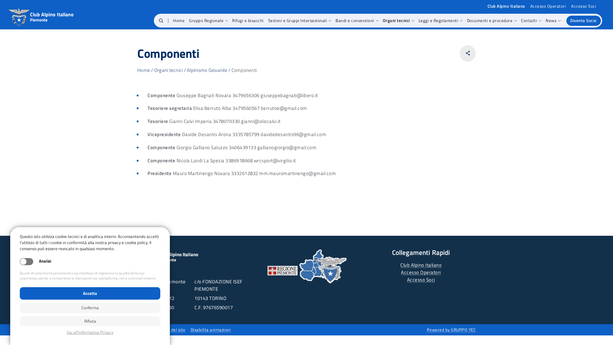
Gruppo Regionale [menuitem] (206, 20)
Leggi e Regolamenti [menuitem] (438, 20)
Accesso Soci (583, 6)
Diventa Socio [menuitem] (583, 20)
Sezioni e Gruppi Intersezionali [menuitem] (297, 20)
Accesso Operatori (548, 6)
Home (143, 70)
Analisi (45, 261)
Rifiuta (90, 321)
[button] (161, 21)
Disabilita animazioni (211, 329)
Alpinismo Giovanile (207, 70)
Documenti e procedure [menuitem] (490, 20)
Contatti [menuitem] (529, 20)
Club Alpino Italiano (421, 265)
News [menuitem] (551, 20)
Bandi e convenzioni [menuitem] (355, 20)
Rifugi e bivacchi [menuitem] (248, 20)
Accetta (90, 293)
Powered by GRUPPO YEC (451, 329)
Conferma (90, 307)
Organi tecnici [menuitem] (396, 20)
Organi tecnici (168, 70)
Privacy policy (90, 332)
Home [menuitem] (179, 20)
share (468, 53)
